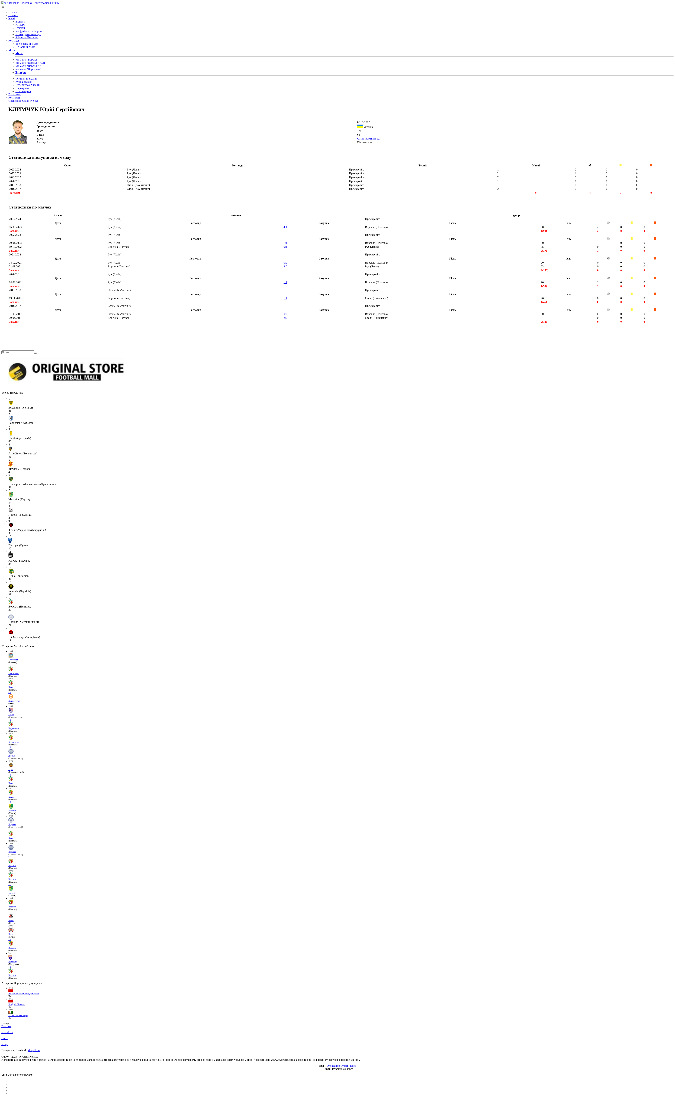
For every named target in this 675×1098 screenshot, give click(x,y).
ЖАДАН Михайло (16, 1004)
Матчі (11, 50)
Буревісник (13, 660)
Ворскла (12, 865)
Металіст (12, 810)
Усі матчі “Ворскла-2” (28, 69)
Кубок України (24, 81)
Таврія (11, 714)
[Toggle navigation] (2, 7)
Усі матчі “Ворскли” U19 (30, 65)
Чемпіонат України (26, 78)
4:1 (285, 227)
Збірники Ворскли (26, 37)
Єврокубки (22, 88)
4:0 (9, 884)
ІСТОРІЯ (21, 24)
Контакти (14, 97)
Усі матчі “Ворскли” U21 (30, 62)
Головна (13, 12)
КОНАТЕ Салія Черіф (18, 1015)
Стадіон (20, 27)
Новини (13, 15)
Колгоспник (13, 673)
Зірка (10, 769)
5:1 (9, 775)
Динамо (11, 756)
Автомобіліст (14, 701)
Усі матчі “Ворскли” (27, 59)
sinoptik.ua (34, 1050)
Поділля (12, 824)
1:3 (9, 665)
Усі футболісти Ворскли (29, 31)
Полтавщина (23, 91)
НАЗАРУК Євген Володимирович (23, 993)
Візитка (20, 21)
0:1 (285, 246)
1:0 (9, 829)
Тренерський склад (26, 43)
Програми (14, 94)
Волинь (11, 934)
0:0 (285, 262)
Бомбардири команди (28, 34)
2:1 (9, 939)
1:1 (285, 242)
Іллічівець (12, 961)
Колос (11, 687)
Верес (11, 920)
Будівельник (13, 728)
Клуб (11, 18)
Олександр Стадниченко (23, 100)
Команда (13, 40)
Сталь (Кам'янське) (368, 138)
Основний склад (25, 46)
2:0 (285, 266)
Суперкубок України (27, 84)
